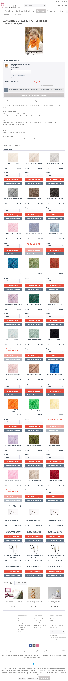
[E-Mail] (37, 645)
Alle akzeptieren (33, 678)
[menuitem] (35, 5)
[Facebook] (30, 645)
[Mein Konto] (62, 5)
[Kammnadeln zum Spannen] (14, 593)
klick (35, 105)
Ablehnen (22, 678)
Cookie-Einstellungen (40, 619)
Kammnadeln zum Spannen (13, 601)
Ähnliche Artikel (21, 583)
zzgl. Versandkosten (47, 85)
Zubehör (8, 583)
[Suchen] (44, 5)
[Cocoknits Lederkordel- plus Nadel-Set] (34, 593)
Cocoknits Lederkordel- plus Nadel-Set (34, 602)
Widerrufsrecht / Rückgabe (23, 628)
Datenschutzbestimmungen (58, 638)
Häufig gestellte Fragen (41, 621)
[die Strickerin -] (10, 6)
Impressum (37, 627)
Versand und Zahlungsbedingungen (25, 622)
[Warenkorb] (66, 5)
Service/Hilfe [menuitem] (61, 1)
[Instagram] (34, 645)
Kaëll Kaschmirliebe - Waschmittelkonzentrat (54, 602)
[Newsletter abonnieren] (63, 632)
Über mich (37, 623)
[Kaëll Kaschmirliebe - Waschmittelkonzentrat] (54, 593)
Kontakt (20, 619)
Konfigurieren (44, 678)
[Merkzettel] (59, 5)
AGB (19, 631)
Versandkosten (29, 651)
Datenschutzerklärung (40, 625)
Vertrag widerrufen (24, 625)
